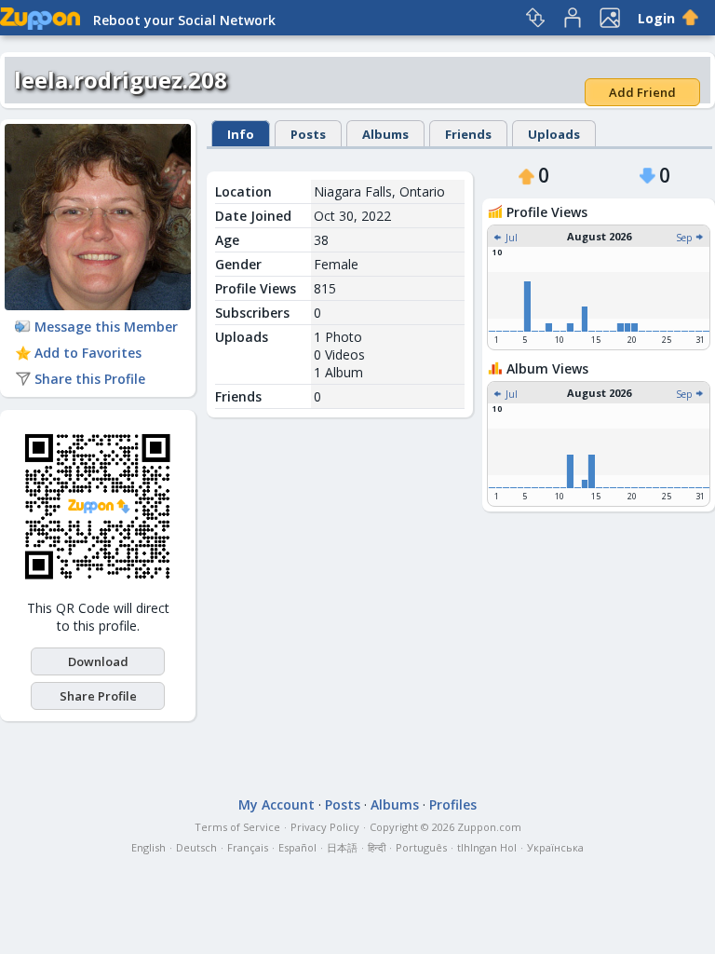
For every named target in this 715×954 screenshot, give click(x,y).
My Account (276, 804)
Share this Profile (89, 379)
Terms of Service (237, 827)
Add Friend (642, 92)
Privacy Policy (324, 827)
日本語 (342, 847)
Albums (385, 134)
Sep (685, 237)
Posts (308, 134)
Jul (510, 237)
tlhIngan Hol (487, 847)
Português (421, 847)
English (148, 847)
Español (297, 847)
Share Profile (98, 696)
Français (247, 847)
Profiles (453, 804)
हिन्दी (376, 847)
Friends (468, 134)
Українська (555, 847)
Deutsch (196, 847)
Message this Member (106, 326)
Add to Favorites (88, 352)
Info (240, 134)
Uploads (554, 134)
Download (98, 661)
